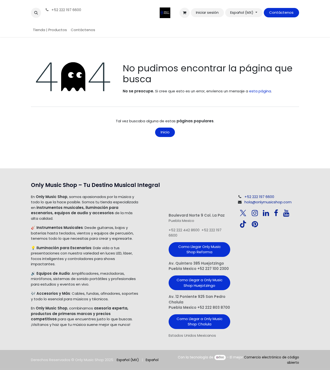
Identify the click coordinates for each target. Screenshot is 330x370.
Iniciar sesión (207, 12)
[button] (36, 13)
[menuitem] (50, 30)
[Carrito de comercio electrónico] (184, 13)
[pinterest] (255, 224)
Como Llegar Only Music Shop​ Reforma (199, 249)
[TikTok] (243, 224)
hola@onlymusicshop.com (268, 202)
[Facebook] (276, 213)
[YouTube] (286, 213)
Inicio (165, 132)
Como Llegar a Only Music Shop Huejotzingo (199, 282)
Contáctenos (281, 12)
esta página (260, 91)
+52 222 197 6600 (65, 9)
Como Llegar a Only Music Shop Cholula (199, 321)
